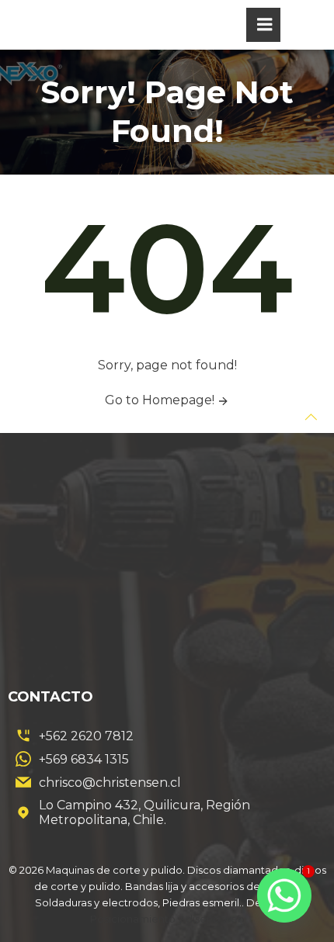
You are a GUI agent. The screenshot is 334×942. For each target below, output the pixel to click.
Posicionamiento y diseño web (167, 919)
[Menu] (263, 25)
